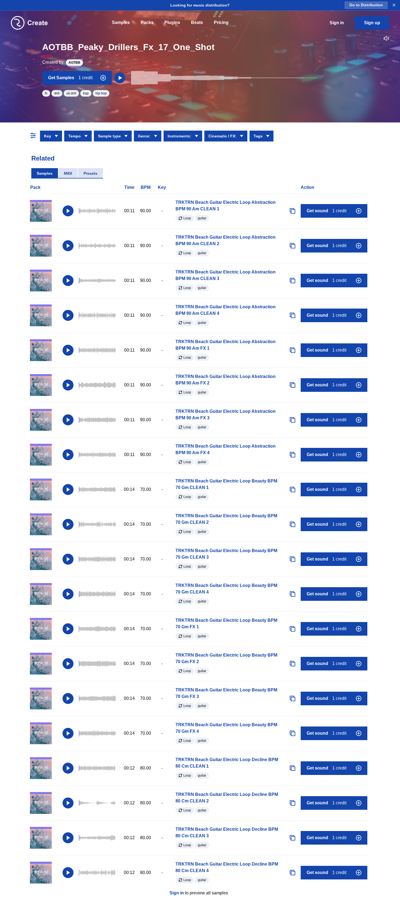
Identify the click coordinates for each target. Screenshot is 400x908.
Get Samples (70, 77)
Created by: (61, 62)
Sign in (177, 893)
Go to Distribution (366, 5)
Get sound (326, 210)
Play (68, 210)
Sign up (372, 22)
